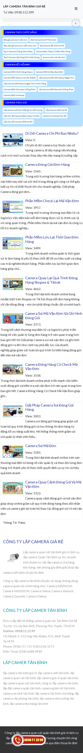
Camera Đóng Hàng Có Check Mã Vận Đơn (51, 366)
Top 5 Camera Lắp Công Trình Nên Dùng (21, 57)
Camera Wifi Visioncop (14, 95)
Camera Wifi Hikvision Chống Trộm (20, 89)
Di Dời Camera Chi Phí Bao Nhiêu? (52, 133)
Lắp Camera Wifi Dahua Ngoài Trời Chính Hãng (25, 83)
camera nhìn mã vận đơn (54, 57)
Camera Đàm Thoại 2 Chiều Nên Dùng (53, 51)
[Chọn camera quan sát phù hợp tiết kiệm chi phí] (76, 24)
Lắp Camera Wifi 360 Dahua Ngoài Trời (56, 77)
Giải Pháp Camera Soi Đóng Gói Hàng (49, 407)
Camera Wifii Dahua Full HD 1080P (20, 77)
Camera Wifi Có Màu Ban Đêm (49, 72)
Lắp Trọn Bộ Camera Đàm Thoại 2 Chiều (21, 116)
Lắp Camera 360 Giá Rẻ (56, 110)
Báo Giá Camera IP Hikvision (43, 40)
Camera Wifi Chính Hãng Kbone (18, 72)
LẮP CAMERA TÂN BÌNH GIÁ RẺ (24, 6)
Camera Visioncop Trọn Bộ (54, 116)
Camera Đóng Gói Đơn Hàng (47, 164)
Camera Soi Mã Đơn (40, 445)
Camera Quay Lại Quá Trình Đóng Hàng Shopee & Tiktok (51, 280)
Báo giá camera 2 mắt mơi (15, 40)
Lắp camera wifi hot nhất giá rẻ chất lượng (23, 110)
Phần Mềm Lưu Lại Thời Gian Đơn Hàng (52, 239)
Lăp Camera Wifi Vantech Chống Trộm (56, 89)
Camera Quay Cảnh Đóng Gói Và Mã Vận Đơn (53, 484)
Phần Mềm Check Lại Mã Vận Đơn (52, 201)
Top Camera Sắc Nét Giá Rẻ (52, 45)
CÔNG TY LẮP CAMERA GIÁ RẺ (33, 541)
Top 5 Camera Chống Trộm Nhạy (18, 51)
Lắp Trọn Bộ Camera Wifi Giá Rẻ (18, 121)
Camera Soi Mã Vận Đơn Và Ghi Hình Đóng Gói (53, 315)
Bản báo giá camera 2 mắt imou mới (20, 45)
